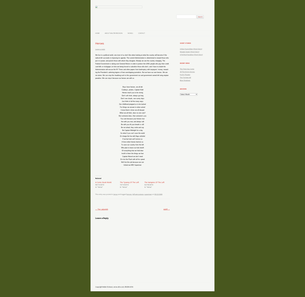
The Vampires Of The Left (154, 182)
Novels (130, 33)
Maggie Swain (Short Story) (189, 52)
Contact (141, 33)
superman (148, 194)
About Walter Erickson (113, 33)
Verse (115, 194)
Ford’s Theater (185, 75)
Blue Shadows (185, 80)
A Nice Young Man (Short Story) (191, 49)
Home (97, 33)
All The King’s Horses (187, 72)
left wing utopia (138, 194)
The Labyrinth (101, 209)
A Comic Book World (103, 182)
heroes (129, 194)
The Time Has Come (187, 69)
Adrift (166, 209)
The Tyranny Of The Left (129, 182)
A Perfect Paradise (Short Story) (191, 55)
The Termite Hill (185, 77)
